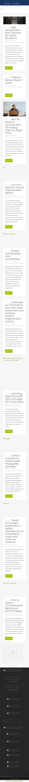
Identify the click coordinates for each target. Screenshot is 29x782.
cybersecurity (9, 42)
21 (9, 658)
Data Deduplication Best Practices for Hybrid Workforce (13, 33)
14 (20, 652)
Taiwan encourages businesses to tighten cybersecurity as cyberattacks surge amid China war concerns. (14, 531)
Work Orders (7, 3)
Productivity (8, 406)
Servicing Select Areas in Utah (7, 776)
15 (5, 655)
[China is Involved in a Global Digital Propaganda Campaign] (14, 445)
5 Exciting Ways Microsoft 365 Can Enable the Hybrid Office (14, 397)
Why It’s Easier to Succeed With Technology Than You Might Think (13, 126)
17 (12, 655)
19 (20, 655)
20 (5, 658)
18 (16, 655)
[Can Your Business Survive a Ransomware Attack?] (14, 174)
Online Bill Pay (15, 3)
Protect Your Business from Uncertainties (13, 254)
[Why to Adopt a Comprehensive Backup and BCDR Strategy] (14, 589)
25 (5, 661)
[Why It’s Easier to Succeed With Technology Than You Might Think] (14, 109)
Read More (8, 67)
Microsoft (20, 404)
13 (16, 652)
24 (20, 658)
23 (16, 658)
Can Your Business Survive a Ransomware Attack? (14, 188)
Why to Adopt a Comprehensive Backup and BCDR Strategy (14, 605)
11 (8, 652)
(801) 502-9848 (13, 690)
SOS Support (19, 42)
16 (9, 655)
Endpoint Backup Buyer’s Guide (13, 80)
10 (5, 652)
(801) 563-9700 (13, 681)
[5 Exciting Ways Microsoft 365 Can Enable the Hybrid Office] (14, 373)
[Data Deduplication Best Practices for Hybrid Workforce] (14, 20)
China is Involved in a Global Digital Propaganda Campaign (12, 461)
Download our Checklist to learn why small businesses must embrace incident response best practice (14, 312)
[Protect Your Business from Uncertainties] (14, 240)
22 (13, 658)
